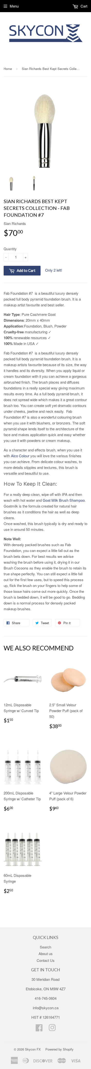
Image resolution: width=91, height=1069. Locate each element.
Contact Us (46, 960)
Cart (83, 6)
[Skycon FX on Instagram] (52, 1029)
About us (46, 953)
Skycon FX (33, 1049)
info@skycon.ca (45, 1007)
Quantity (10, 248)
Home (8, 68)
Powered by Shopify (59, 1049)
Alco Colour (20, 455)
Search (45, 946)
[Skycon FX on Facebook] (39, 1029)
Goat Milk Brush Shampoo (64, 500)
